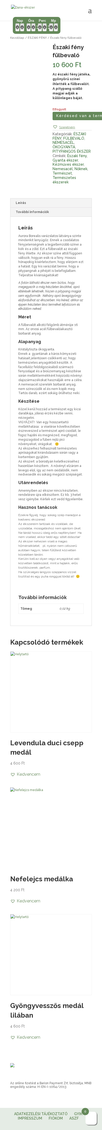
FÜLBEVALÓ (73, 138)
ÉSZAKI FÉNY (37, 38)
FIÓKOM (56, 1118)
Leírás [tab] (21, 203)
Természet (62, 173)
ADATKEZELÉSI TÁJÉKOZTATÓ (40, 1114)
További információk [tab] (32, 212)
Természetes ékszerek (64, 180)
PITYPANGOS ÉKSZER (72, 151)
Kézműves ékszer (68, 164)
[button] (64, 127)
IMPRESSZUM (30, 1118)
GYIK (78, 1114)
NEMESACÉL (63, 142)
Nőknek (81, 169)
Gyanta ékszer (65, 160)
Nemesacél (63, 169)
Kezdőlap (17, 38)
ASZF (74, 1118)
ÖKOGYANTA (64, 147)
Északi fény (77, 156)
